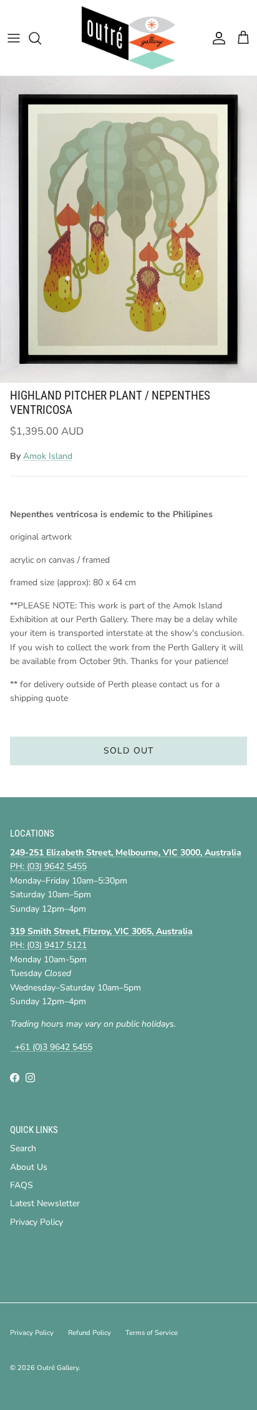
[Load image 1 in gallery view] (128, 229)
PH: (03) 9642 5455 (48, 866)
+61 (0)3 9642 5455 (51, 1047)
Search (23, 1148)
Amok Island (47, 456)
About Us (28, 1167)
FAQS (21, 1185)
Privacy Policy (36, 1222)
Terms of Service (151, 1332)
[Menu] (13, 38)
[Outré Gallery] (128, 37)
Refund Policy (89, 1332)
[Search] (41, 38)
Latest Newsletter (45, 1203)
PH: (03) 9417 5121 (48, 945)
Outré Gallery (58, 1367)
